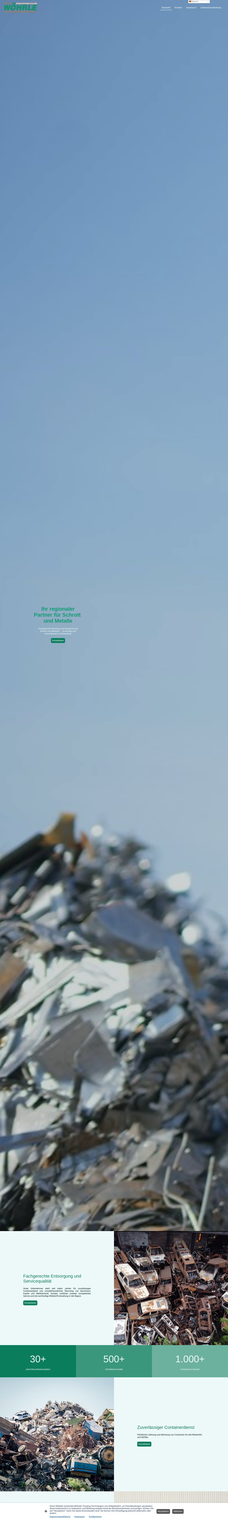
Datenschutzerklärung (60, 1517)
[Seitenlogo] (20, 8)
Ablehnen (177, 1511)
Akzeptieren (163, 1511)
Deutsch (194, 2)
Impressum (79, 1517)
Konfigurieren (95, 1517)
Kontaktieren (58, 640)
